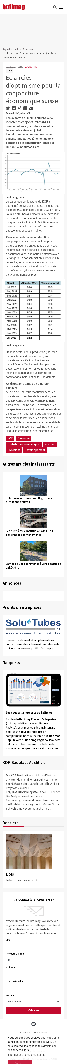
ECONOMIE (31, 66)
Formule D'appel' (15, 953)
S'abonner (33, 1010)
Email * (10, 939)
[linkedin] (33, 1024)
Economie (27, 49)
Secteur (10, 995)
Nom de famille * (15, 981)
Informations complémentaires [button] (26, 1054)
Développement (35, 450)
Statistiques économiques (24, 444)
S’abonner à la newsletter (33, 1032)
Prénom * (11, 967)
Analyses (50, 444)
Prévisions (14, 450)
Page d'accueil (10, 49)
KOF (10, 438)
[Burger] (61, 7)
